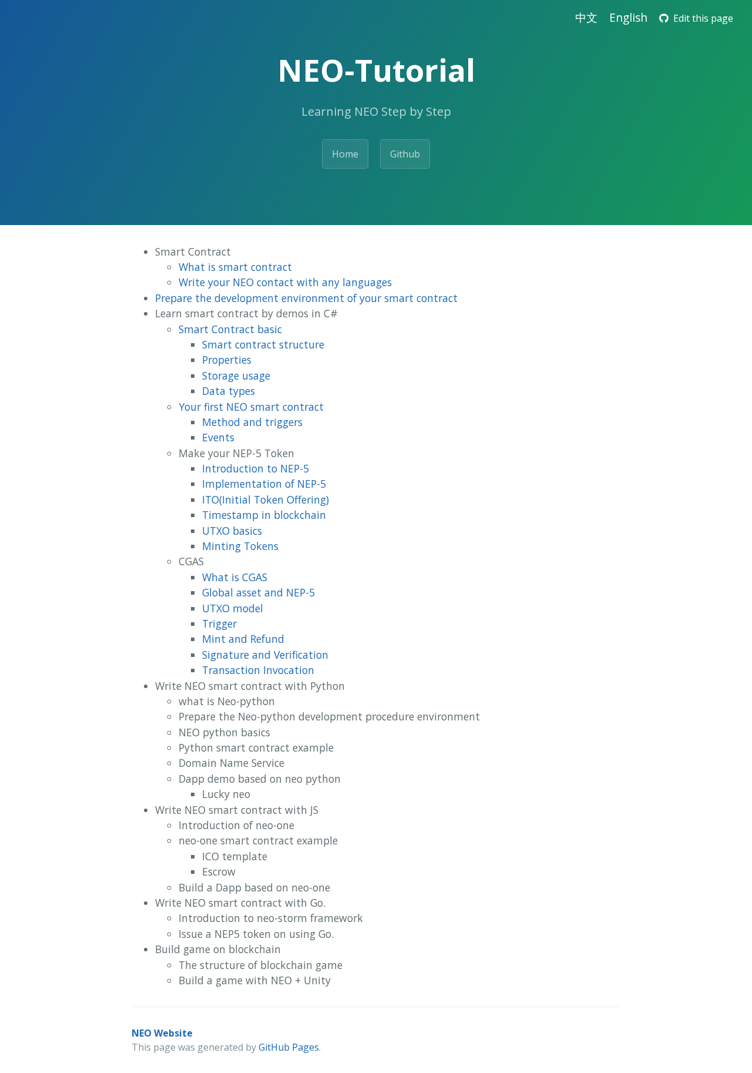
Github (405, 153)
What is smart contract (235, 267)
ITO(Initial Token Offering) (265, 499)
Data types (228, 391)
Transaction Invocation (258, 670)
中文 (586, 17)
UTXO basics (232, 531)
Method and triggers (252, 422)
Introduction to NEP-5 (255, 468)
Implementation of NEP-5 (264, 484)
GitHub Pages (288, 1047)
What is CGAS (234, 577)
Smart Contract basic (230, 329)
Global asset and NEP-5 (258, 592)
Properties (226, 360)
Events (218, 437)
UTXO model (232, 608)
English (628, 17)
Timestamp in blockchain (264, 515)
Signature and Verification (265, 655)
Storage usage (236, 375)
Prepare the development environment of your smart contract (306, 298)
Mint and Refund (243, 639)
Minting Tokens (240, 546)
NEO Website (162, 1033)
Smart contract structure (263, 344)
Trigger (219, 623)
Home (345, 153)
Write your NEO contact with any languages (285, 282)
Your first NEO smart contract (251, 407)
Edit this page (701, 18)
